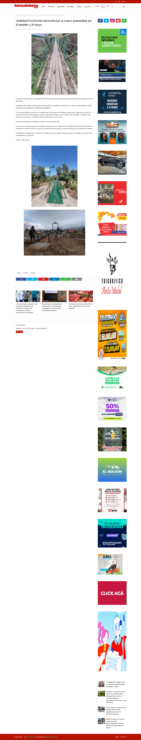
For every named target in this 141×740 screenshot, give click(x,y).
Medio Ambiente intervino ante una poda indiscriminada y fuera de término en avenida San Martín (115, 723)
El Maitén (33, 273)
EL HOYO (25, 273)
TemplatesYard (30, 737)
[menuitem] (104, 6)
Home (117, 737)
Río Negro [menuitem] (70, 6)
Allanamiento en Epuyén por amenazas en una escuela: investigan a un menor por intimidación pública (52, 307)
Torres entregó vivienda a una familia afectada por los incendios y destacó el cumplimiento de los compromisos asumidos (26, 308)
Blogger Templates (52, 737)
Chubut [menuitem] (79, 6)
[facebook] (116, 1)
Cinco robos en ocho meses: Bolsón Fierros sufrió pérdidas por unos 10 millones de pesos (116, 711)
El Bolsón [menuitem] (51, 6)
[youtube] (118, 21)
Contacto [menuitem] (88, 6)
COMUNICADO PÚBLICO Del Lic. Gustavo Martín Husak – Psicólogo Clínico (116, 684)
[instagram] (122, 1)
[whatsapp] (124, 21)
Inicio (17, 15)
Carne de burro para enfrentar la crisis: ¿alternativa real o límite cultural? (80, 306)
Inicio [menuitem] (43, 6)
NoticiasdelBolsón (22, 29)
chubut (22, 15)
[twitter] (119, 1)
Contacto (124, 737)
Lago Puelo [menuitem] (60, 6)
